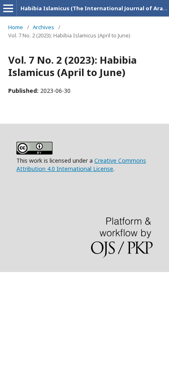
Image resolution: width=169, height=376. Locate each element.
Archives (43, 27)
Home (15, 27)
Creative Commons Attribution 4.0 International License (81, 165)
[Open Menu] (8, 8)
